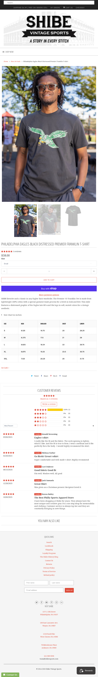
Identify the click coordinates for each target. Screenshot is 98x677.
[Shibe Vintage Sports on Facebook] (41, 602)
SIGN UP (69, 590)
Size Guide (4, 368)
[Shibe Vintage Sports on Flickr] (61, 602)
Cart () (69, 8)
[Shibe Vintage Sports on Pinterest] (51, 602)
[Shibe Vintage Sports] (49, 29)
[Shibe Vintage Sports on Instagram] (56, 602)
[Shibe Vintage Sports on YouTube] (46, 602)
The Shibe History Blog (49, 557)
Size (3, 258)
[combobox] (49, 2)
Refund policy (49, 575)
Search (49, 542)
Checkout (80, 8)
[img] (8, 434)
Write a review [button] (49, 404)
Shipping (49, 549)
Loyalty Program (49, 553)
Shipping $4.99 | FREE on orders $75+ (30, 8)
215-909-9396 (49, 656)
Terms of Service (49, 571)
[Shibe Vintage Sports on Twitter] (36, 602)
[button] (7, 251)
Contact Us (49, 560)
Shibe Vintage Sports (53, 669)
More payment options (49, 295)
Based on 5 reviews (49, 399)
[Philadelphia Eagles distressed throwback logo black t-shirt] (49, 134)
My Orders (55, 8)
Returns (49, 564)
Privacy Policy (49, 568)
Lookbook (49, 546)
